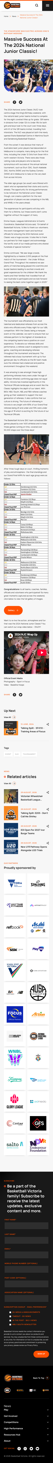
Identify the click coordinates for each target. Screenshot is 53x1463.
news (14, 16)
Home (6, 16)
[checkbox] (26, 1319)
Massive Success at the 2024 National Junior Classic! (31, 16)
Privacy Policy (32, 1345)
